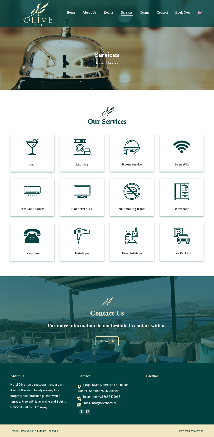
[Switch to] (200, 12)
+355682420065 (109, 397)
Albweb (199, 430)
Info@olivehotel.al (103, 403)
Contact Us (107, 341)
